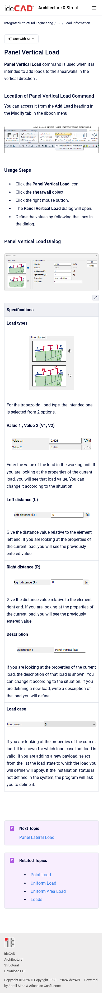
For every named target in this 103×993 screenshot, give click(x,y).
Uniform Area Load (48, 891)
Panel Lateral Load (36, 837)
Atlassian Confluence (45, 986)
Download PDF (15, 971)
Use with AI (21, 39)
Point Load (41, 874)
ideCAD (9, 954)
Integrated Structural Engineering (28, 23)
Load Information (77, 23)
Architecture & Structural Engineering (59, 7)
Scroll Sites (16, 986)
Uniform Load (43, 883)
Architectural (13, 959)
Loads (36, 899)
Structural (11, 965)
